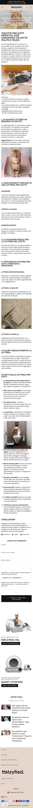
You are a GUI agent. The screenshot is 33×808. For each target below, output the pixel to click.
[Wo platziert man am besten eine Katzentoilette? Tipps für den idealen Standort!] (6, 718)
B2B (3, 783)
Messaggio (6, 560)
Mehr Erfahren (10, 685)
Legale (4, 755)
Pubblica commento (12, 578)
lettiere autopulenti (10, 513)
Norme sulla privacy (7, 584)
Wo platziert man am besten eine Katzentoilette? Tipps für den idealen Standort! (20, 722)
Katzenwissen (25, 13)
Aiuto (3, 749)
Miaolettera (7, 778)
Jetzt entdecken (11, 643)
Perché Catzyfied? (10, 765)
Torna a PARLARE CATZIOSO (17, 598)
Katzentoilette (5, 13)
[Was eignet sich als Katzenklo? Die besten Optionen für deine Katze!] (6, 707)
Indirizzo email (8, 552)
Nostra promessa (9, 760)
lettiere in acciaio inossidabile (20, 511)
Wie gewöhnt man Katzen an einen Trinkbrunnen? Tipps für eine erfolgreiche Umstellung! (22, 736)
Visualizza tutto (16, 700)
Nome (3, 545)
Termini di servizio (20, 584)
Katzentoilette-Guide (15, 13)
